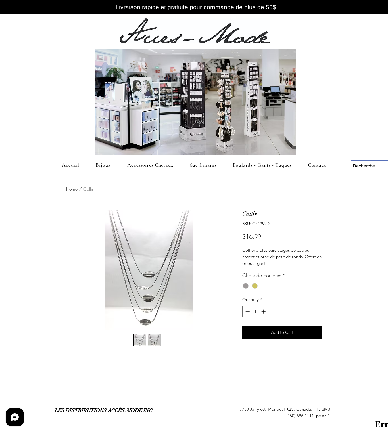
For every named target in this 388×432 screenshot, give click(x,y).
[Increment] (264, 311)
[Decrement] (247, 311)
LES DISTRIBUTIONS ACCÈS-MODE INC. (104, 410)
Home (72, 189)
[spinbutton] (255, 311)
